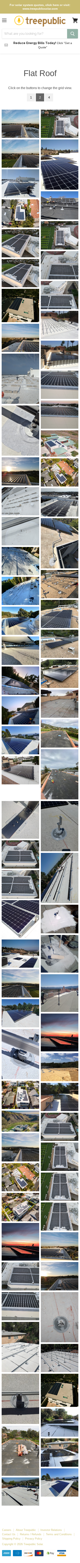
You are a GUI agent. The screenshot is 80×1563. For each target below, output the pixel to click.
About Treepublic (26, 1530)
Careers (6, 1530)
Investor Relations (51, 1530)
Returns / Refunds (30, 1534)
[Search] (72, 33)
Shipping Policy (11, 1538)
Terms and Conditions (59, 1534)
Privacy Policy (33, 1538)
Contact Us (8, 1534)
